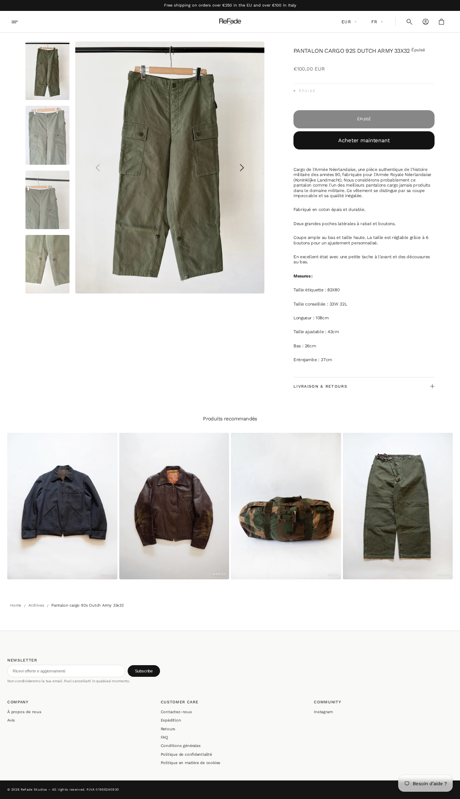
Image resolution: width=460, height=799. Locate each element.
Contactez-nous (176, 712)
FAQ (164, 737)
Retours (168, 729)
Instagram (323, 712)
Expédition (171, 720)
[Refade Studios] (230, 22)
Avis (11, 720)
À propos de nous (24, 712)
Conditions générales (181, 745)
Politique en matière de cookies (191, 762)
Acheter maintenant (363, 140)
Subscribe (144, 671)
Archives (36, 605)
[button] (409, 22)
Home (15, 605)
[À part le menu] (20, 22)
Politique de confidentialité (186, 754)
